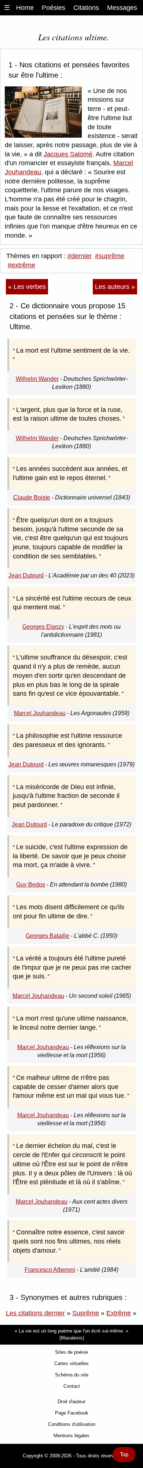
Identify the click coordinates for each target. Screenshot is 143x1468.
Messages (122, 7)
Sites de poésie (71, 1352)
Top (124, 1454)
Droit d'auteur (71, 1401)
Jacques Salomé (68, 154)
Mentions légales (71, 1435)
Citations (86, 7)
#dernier (79, 256)
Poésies (53, 7)
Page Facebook (71, 1413)
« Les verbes (27, 286)
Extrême (118, 1313)
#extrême (21, 265)
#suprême (109, 256)
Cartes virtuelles (71, 1363)
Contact (71, 1386)
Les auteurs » (115, 286)
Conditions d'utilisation (71, 1424)
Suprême (85, 1313)
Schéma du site (71, 1375)
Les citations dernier (35, 1313)
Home (25, 7)
